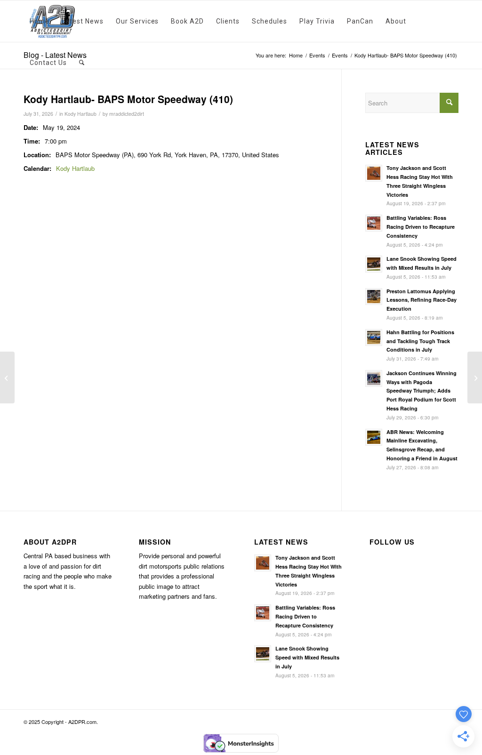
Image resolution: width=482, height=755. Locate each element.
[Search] (82, 62)
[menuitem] (40, 21)
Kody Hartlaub (80, 113)
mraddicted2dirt (126, 113)
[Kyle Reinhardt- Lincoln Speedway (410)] (7, 377)
